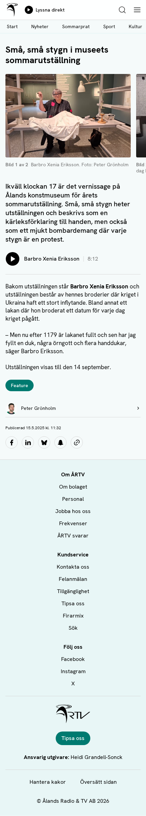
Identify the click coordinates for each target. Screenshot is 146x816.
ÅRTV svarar (73, 535)
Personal (73, 498)
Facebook (73, 659)
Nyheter (40, 26)
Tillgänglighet (73, 591)
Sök (73, 627)
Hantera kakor (48, 781)
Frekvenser (73, 523)
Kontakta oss (73, 566)
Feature (19, 385)
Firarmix (73, 615)
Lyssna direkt (50, 10)
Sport (109, 26)
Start (12, 26)
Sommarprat (76, 26)
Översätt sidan (98, 781)
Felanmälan (73, 579)
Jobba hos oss (73, 511)
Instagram (73, 671)
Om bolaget (73, 486)
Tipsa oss (73, 603)
